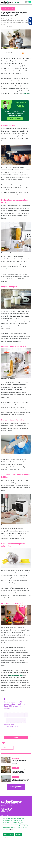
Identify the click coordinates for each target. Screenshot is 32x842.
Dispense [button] (18, 834)
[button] (9, 837)
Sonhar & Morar (7, 2)
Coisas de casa (7, 747)
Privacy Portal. (9, 829)
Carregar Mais (16, 787)
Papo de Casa (10, 9)
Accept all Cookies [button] (8, 834)
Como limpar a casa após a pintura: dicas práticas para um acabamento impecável (21, 771)
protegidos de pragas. (8, 269)
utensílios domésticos (16, 675)
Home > (5, 9)
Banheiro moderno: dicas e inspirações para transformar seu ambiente (20, 762)
